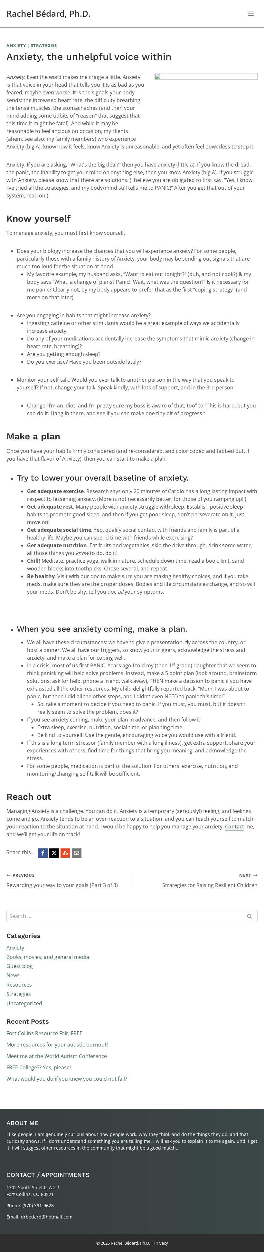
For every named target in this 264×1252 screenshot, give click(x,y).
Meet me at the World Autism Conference (56, 1056)
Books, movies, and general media (47, 957)
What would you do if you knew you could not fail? (66, 1078)
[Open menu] (251, 13)
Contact (234, 826)
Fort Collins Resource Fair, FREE (44, 1033)
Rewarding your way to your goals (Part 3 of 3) (62, 880)
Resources (19, 984)
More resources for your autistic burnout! (57, 1044)
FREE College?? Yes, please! (38, 1067)
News (13, 975)
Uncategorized (24, 1003)
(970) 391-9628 (38, 1205)
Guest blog (19, 966)
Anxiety (16, 45)
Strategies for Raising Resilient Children (210, 880)
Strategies (44, 45)
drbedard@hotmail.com (46, 1217)
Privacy (161, 1243)
